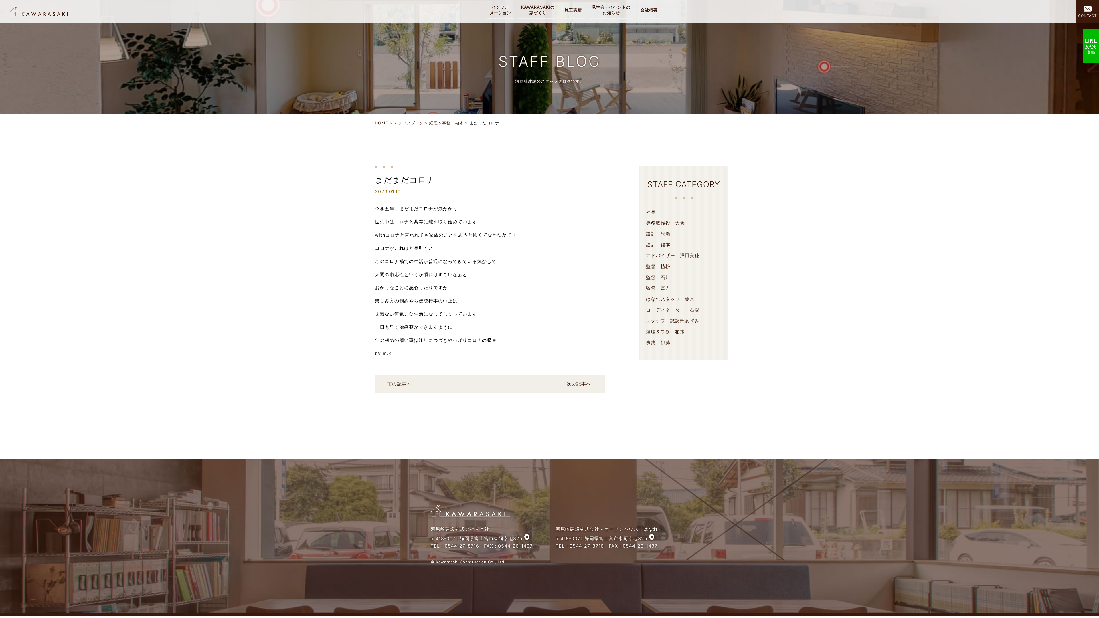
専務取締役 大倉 (665, 223)
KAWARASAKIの (538, 10)
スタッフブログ (409, 122)
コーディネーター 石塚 (672, 310)
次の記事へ (579, 384)
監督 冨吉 (658, 288)
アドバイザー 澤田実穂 (672, 255)
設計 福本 (658, 244)
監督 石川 (658, 277)
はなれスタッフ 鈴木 (670, 299)
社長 (651, 212)
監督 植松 (658, 266)
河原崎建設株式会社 (40, 11)
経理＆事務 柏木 (446, 122)
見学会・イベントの (611, 10)
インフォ (500, 10)
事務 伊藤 (658, 342)
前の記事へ (399, 384)
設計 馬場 (658, 234)
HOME (381, 122)
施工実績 (573, 9)
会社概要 (649, 9)
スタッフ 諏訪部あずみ (672, 321)
